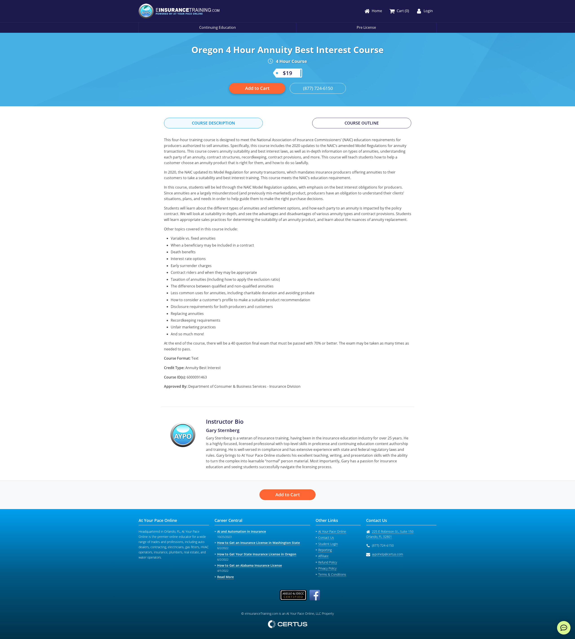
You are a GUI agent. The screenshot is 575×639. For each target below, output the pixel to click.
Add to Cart (257, 88)
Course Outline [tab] (362, 123)
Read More (225, 577)
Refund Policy (327, 562)
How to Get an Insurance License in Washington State (258, 543)
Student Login (328, 544)
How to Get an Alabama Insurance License (249, 565)
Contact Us (326, 537)
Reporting (325, 550)
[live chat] (564, 628)
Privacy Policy (327, 568)
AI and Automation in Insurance (241, 531)
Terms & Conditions (332, 574)
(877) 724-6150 (318, 88)
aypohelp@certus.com (387, 554)
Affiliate (323, 556)
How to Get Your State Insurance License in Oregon (256, 554)
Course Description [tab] (213, 123)
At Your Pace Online (332, 531)
